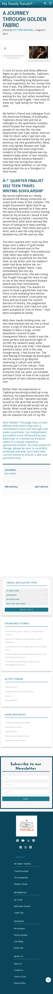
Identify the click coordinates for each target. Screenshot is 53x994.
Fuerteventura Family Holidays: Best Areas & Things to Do (25, 648)
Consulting (18, 941)
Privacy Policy (19, 983)
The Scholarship (21, 877)
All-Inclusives (19, 928)
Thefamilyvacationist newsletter (17, 722)
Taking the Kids (11, 731)
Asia (6, 473)
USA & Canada (11, 687)
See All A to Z (26, 609)
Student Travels (20, 884)
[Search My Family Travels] (45, 4)
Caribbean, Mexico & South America (19, 691)
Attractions (12, 591)
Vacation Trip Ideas (16, 604)
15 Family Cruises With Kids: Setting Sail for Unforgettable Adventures (22, 663)
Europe (13, 473)
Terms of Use (20, 976)
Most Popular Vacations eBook (17, 736)
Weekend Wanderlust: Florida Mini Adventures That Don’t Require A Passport (25, 656)
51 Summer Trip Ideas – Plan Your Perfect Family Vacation (24, 633)
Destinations (13, 599)
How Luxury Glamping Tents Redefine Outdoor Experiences (23, 640)
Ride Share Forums (22, 906)
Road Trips (18, 948)
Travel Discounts (21, 871)
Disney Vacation (21, 935)
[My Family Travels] (26, 825)
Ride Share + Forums (13, 727)
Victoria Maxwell (23, 29)
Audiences (11, 595)
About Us (18, 963)
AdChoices (20, 856)
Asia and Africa (11, 700)
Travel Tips (19, 912)
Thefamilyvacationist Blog (15, 740)
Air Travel (18, 899)
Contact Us (18, 970)
